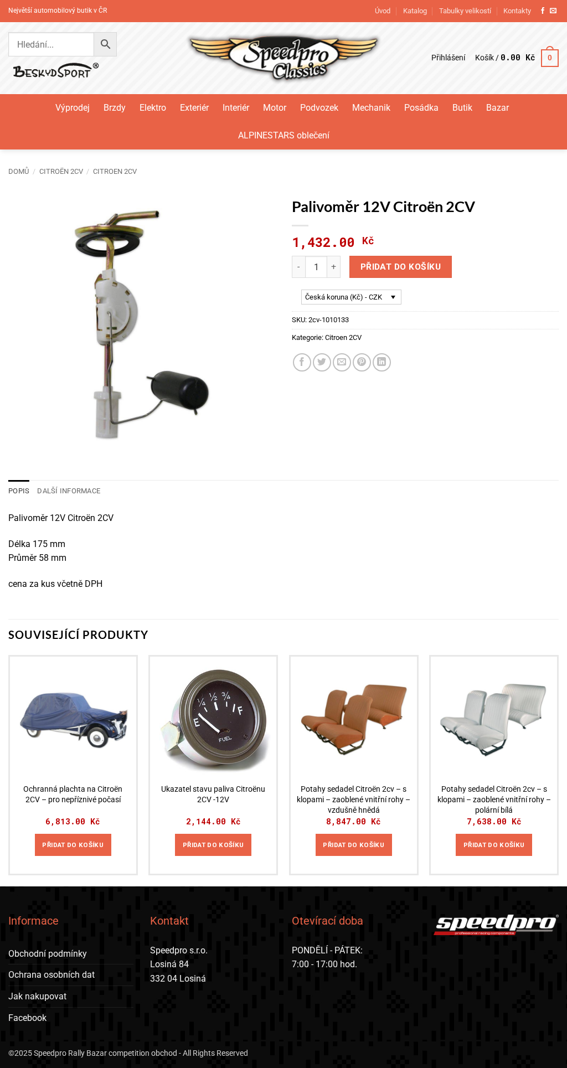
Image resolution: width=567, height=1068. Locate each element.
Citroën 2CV (61, 171)
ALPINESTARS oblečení (283, 135)
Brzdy (115, 107)
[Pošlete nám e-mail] (553, 11)
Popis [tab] (18, 491)
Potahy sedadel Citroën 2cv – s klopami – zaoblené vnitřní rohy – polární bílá (494, 799)
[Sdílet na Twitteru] (322, 362)
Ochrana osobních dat (51, 974)
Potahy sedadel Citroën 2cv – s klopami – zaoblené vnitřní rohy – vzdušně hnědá (353, 799)
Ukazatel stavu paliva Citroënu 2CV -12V (213, 794)
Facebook (27, 1018)
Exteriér (194, 107)
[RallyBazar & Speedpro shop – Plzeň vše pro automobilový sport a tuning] (284, 58)
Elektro (153, 107)
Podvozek (319, 107)
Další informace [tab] (68, 491)
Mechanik (371, 107)
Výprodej (72, 107)
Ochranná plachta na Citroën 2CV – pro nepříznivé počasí (72, 794)
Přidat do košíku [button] (73, 845)
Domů (18, 171)
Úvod (382, 11)
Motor (274, 107)
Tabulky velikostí (465, 11)
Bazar (497, 107)
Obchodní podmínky (47, 953)
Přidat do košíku (400, 267)
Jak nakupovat (37, 996)
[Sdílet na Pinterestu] (362, 362)
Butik (462, 107)
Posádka (421, 107)
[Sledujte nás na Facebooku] (542, 11)
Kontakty (517, 11)
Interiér (236, 107)
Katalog (415, 11)
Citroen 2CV (115, 171)
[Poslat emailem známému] (342, 362)
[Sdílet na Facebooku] (302, 362)
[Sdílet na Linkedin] (382, 362)
